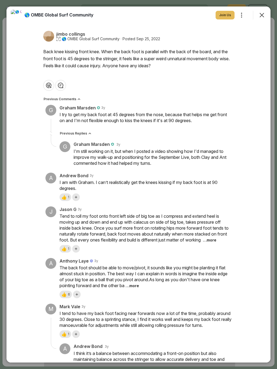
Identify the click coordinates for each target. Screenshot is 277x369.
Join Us (225, 15)
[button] (65, 197)
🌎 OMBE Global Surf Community (91, 39)
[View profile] (16, 15)
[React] (49, 85)
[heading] (58, 15)
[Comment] (60, 85)
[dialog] (138, 184)
